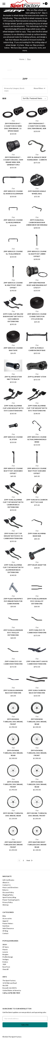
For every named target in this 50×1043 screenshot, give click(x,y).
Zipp (29, 59)
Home (21, 59)
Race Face (6, 967)
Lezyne (5, 952)
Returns (5, 890)
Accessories (7, 918)
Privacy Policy (7, 902)
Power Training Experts (11, 900)
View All (5, 969)
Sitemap (5, 905)
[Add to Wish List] (20, 116)
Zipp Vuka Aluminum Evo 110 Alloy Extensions (37, 601)
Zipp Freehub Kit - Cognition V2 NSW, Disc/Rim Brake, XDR (37, 125)
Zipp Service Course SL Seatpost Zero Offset (13, 285)
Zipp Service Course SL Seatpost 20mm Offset (37, 253)
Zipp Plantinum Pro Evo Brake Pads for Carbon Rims (13, 601)
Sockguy (5, 959)
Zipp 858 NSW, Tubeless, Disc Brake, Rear (37, 721)
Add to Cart (13, 116)
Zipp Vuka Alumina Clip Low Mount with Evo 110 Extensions (13, 408)
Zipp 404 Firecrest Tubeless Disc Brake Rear (37, 844)
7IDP (4, 964)
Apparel (5, 921)
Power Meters (7, 923)
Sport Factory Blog (9, 897)
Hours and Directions (10, 887)
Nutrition (5, 926)
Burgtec (5, 954)
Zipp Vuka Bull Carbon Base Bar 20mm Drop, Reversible (36, 222)
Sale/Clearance (8, 928)
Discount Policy (8, 892)
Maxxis (5, 949)
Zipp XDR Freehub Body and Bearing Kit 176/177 (37, 285)
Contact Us (6, 885)
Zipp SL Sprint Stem (37, 377)
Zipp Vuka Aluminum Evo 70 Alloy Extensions (13, 632)
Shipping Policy (7, 895)
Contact (5, 933)
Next (28, 860)
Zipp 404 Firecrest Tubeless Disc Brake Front (13, 844)
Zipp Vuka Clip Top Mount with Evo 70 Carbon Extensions (13, 535)
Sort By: (26, 98)
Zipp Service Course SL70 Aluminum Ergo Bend (37, 439)
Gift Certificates (8, 880)
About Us (5, 882)
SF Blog (5, 931)
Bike (4, 916)
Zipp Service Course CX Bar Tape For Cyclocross (37, 316)
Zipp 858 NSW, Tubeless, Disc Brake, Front (13, 721)
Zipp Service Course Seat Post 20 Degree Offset (13, 470)
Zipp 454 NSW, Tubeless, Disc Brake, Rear (13, 752)
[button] (25, 89)
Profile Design (7, 957)
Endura (5, 962)
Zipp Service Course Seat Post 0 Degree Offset (37, 470)
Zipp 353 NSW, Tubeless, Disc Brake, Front (13, 784)
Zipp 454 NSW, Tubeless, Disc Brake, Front (37, 752)
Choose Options (37, 150)
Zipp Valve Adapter (37, 565)
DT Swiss (5, 947)
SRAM (4, 944)
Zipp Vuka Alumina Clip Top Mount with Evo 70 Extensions (37, 408)
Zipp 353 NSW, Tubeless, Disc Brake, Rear (37, 784)
